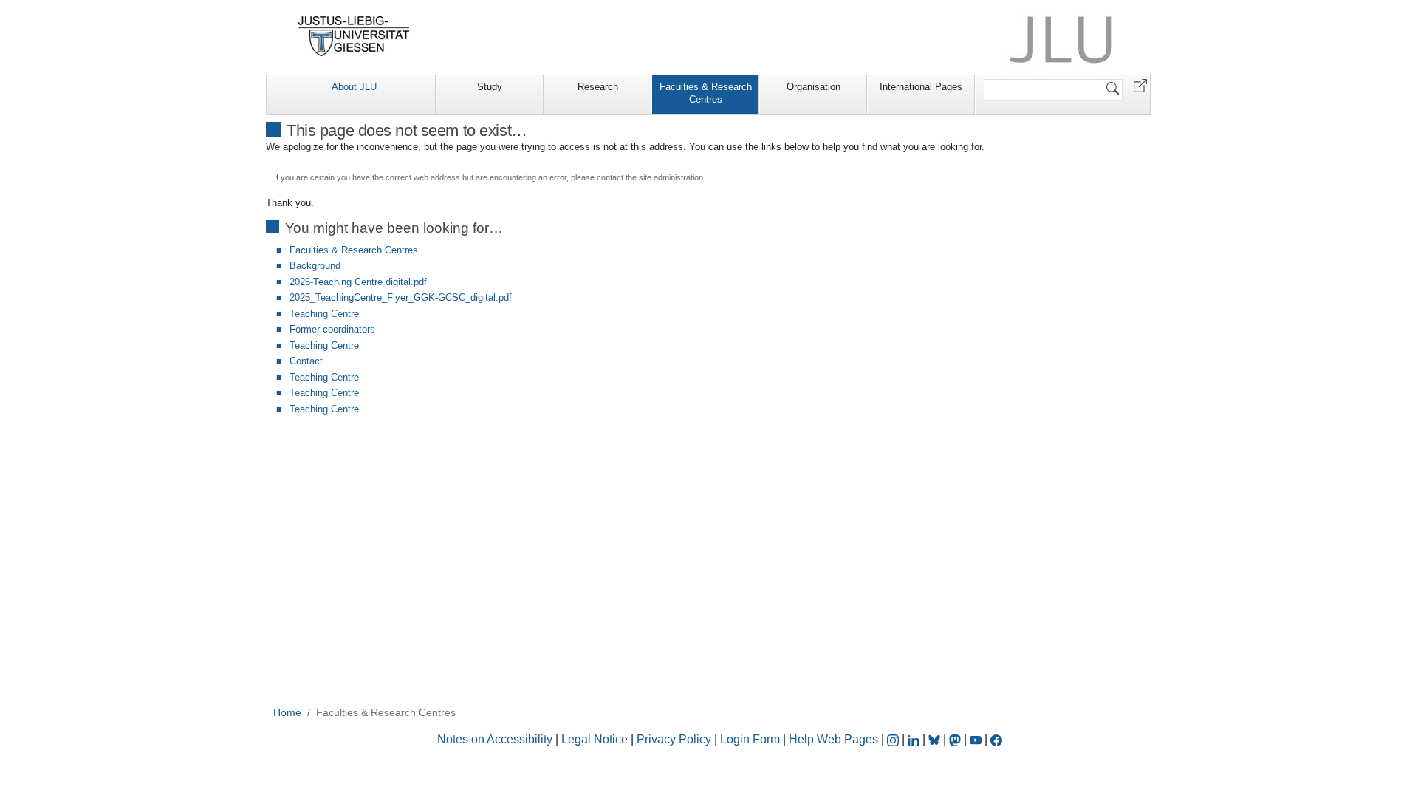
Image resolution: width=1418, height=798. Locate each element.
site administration (671, 177)
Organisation (813, 86)
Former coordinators (332, 329)
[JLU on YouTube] (977, 739)
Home (287, 712)
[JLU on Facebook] (996, 739)
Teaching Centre (324, 313)
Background (315, 265)
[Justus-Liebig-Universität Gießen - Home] (354, 36)
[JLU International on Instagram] (894, 739)
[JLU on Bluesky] (935, 739)
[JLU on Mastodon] (956, 739)
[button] (1140, 84)
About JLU (354, 86)
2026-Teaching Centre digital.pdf (358, 281)
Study (489, 86)
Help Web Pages (833, 739)
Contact (306, 360)
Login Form (750, 739)
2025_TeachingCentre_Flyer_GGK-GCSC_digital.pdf (401, 297)
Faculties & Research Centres (706, 93)
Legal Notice (594, 739)
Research (598, 86)
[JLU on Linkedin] (915, 739)
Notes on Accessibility (496, 739)
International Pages (921, 86)
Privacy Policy (674, 739)
